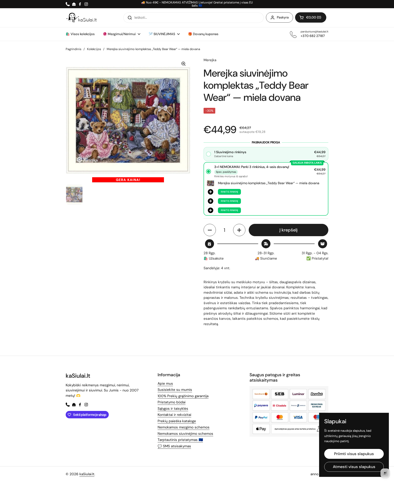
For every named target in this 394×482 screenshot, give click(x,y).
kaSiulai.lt (86, 474)
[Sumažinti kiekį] (210, 230)
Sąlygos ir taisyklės (173, 408)
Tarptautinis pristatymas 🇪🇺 (180, 439)
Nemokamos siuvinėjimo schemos (185, 433)
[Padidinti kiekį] (239, 230)
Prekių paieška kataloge (177, 421)
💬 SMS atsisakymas (174, 446)
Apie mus (165, 383)
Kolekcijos (94, 49)
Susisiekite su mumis (175, 389)
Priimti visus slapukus (354, 453)
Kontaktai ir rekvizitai (174, 414)
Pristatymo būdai (172, 402)
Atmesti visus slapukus (354, 466)
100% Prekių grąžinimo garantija (183, 396)
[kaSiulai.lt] (82, 18)
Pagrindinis (73, 49)
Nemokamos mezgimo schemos (184, 427)
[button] (310, 17)
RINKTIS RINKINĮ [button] (229, 191)
